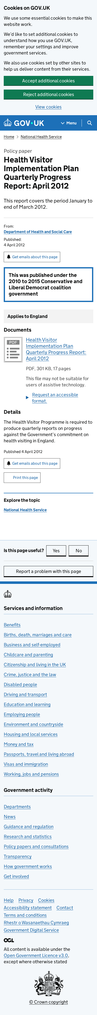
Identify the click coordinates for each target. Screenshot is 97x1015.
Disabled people (20, 684)
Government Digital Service (31, 930)
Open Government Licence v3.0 (36, 955)
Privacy (25, 900)
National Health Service (41, 136)
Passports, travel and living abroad (39, 754)
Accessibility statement (28, 908)
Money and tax (19, 744)
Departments (17, 807)
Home (9, 136)
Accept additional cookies (48, 81)
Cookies (46, 900)
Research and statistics (28, 836)
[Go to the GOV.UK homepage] (24, 123)
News (10, 816)
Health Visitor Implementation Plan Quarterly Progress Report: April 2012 (56, 349)
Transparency (18, 856)
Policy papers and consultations (36, 846)
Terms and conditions (25, 915)
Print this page (25, 477)
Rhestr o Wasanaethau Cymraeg (36, 922)
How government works (28, 866)
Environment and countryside (33, 724)
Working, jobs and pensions (31, 774)
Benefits (12, 625)
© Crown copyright (48, 1002)
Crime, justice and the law (30, 674)
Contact (64, 908)
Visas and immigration (26, 764)
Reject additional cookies (48, 94)
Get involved (16, 876)
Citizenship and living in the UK (35, 664)
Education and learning (27, 704)
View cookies (48, 106)
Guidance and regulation (28, 826)
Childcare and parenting (28, 655)
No (82, 551)
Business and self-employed (32, 645)
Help (9, 900)
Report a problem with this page (48, 571)
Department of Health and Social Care (38, 231)
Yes (59, 551)
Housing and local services (31, 734)
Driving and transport (25, 694)
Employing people (22, 714)
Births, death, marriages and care (38, 635)
